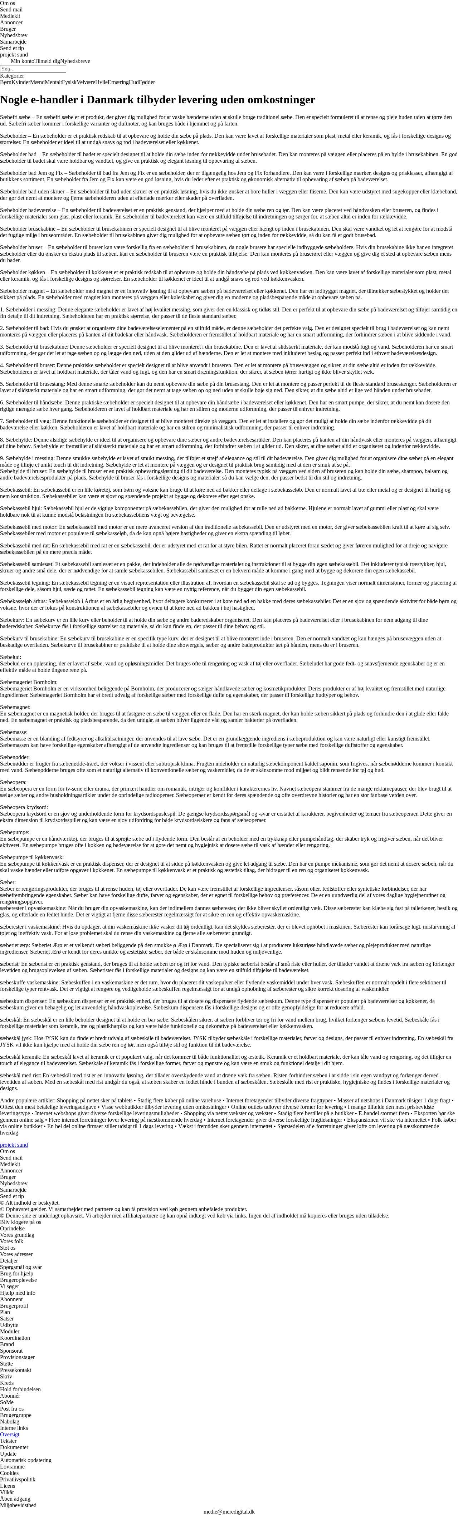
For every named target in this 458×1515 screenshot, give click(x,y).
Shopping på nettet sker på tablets (94, 1100)
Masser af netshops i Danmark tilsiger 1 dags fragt (393, 1100)
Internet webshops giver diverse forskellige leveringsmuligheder (107, 1113)
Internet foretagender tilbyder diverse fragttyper (279, 1100)
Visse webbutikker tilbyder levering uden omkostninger (163, 1107)
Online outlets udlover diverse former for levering (287, 1107)
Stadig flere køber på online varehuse (179, 1100)
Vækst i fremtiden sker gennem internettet (225, 1126)
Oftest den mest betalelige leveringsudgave (48, 1107)
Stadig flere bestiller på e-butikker (316, 1113)
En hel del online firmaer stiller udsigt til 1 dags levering (110, 1126)
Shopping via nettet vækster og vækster (228, 1113)
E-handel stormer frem (384, 1113)
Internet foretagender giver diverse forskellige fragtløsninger (274, 1120)
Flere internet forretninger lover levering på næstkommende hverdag (125, 1120)
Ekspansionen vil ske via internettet (387, 1120)
